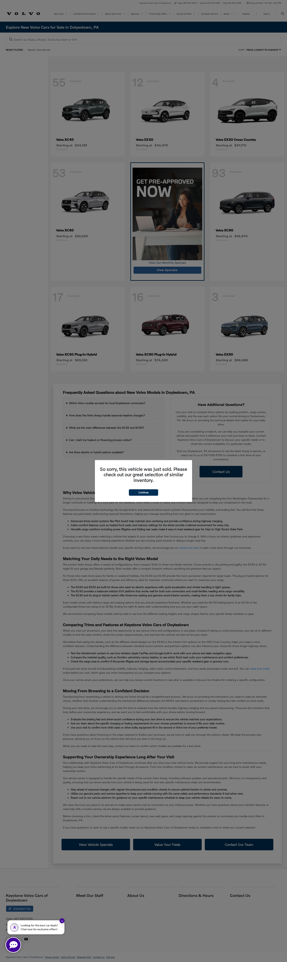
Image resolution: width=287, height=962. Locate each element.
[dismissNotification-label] (62, 920)
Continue (143, 492)
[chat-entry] (13, 945)
